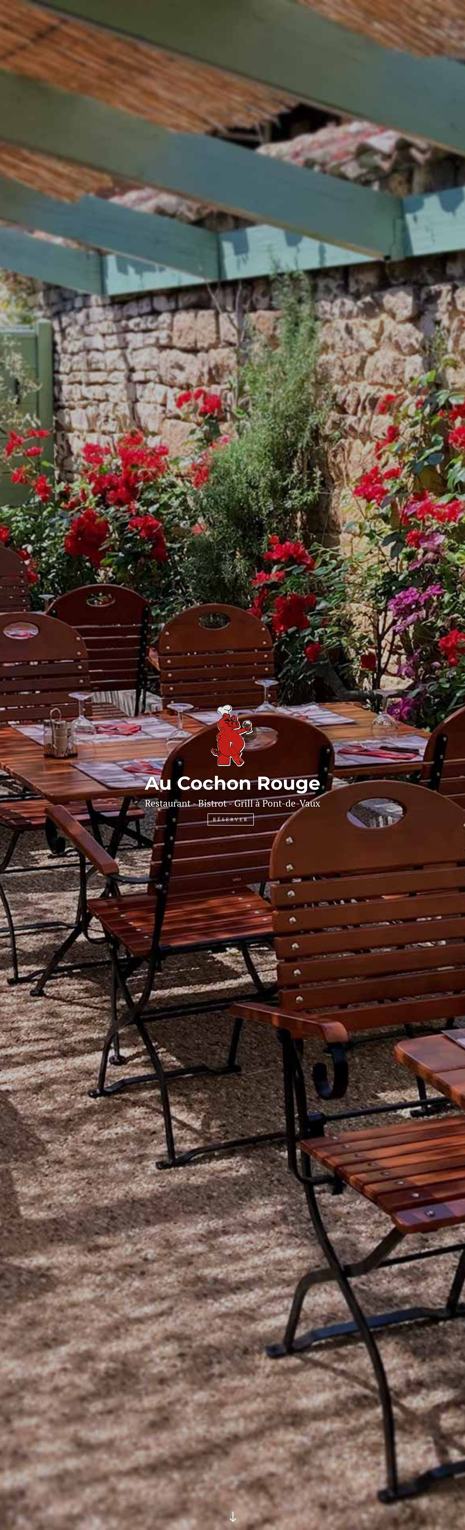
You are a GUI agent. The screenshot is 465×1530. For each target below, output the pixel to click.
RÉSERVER (230, 819)
